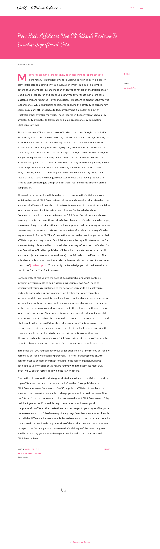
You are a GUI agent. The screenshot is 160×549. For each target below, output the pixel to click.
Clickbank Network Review (38, 7)
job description (38, 265)
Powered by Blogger (81, 542)
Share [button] (127, 74)
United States (34, 453)
